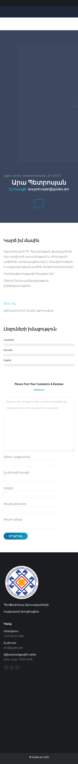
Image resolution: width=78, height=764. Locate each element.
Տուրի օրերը (13, 519)
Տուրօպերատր (15, 504)
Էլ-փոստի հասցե (16, 472)
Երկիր (8, 488)
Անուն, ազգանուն (17, 457)
